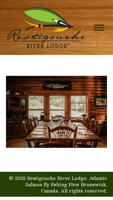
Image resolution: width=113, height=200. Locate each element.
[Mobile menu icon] (99, 27)
